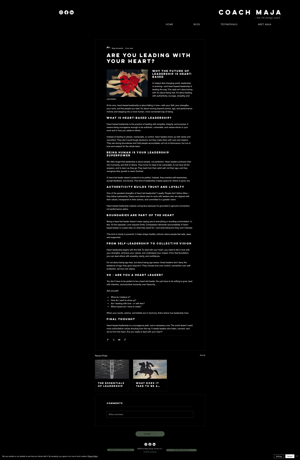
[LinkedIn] (72, 12)
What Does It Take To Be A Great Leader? (149, 384)
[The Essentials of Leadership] (112, 369)
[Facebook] (66, 12)
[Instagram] (61, 12)
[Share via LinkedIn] (119, 339)
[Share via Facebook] (108, 339)
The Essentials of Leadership (111, 384)
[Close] (297, 456)
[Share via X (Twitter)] (113, 339)
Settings (279, 456)
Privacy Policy (93, 456)
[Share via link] (125, 339)
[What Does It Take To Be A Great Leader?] (150, 369)
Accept (289, 456)
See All (202, 355)
